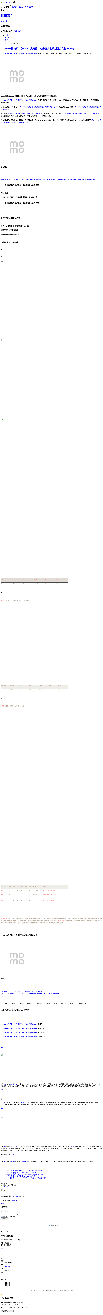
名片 (6, 40)
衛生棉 (5, 1161)
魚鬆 (2, 1108)
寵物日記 (14, 1200)
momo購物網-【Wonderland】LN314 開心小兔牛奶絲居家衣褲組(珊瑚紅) (25, 1178)
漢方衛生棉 (25, 1161)
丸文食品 (17, 1146)
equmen (12, 1103)
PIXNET (36, 1290)
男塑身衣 (23, 1103)
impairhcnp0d (4, 1186)
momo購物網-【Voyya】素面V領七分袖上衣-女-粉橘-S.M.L (21, 1176)
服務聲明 (70, 1290)
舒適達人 (12, 1161)
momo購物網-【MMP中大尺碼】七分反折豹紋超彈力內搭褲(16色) (40, 48)
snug (2, 1047)
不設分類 (17, 31)
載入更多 (4, 1207)
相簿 (6, 35)
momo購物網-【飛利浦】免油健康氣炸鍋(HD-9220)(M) (20, 1172)
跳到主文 (4, 21)
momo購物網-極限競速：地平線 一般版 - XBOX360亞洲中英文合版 (24, 1174)
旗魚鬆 (73, 1146)
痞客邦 (15, 1196)
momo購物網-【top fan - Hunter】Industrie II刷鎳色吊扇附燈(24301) (24, 1170)
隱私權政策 (63, 1290)
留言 (18, 1196)
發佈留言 (4, 1219)
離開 (11, 1311)
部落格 (7, 38)
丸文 (10, 1146)
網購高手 (7, 15)
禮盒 (14, 1154)
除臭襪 (5, 1084)
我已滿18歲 (5, 1311)
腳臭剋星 (15, 1084)
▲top (2, 1203)
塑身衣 (3, 1090)
